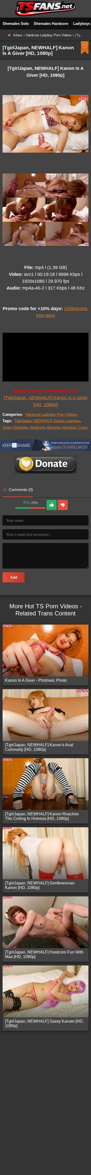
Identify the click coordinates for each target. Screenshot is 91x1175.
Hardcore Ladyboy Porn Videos (49, 35)
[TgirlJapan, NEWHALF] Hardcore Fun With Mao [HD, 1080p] (44, 954)
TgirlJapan (23, 421)
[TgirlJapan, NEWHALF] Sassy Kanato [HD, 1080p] (44, 1023)
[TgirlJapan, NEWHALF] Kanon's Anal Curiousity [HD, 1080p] (39, 747)
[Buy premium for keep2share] (45, 449)
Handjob (69, 427)
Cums (83, 427)
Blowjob (53, 427)
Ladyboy (73, 421)
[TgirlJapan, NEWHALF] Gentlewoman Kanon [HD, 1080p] (40, 885)
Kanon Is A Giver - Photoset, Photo (36, 680)
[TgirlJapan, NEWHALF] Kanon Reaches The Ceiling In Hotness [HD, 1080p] (42, 816)
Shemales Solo (16, 23)
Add (13, 577)
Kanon (59, 421)
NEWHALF (43, 421)
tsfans (17, 35)
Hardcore (37, 427)
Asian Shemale (15, 427)
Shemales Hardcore (51, 23)
